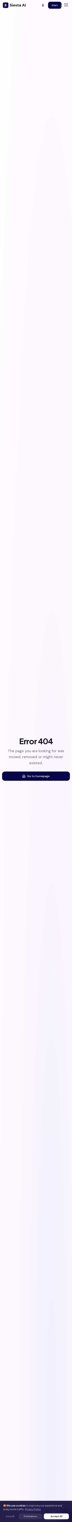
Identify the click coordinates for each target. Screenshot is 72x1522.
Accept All (56, 1516)
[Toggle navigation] (66, 5)
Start (55, 5)
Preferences (30, 1516)
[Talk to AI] (43, 5)
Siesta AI (18, 5)
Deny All (10, 1516)
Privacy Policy (33, 1509)
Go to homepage (38, 776)
